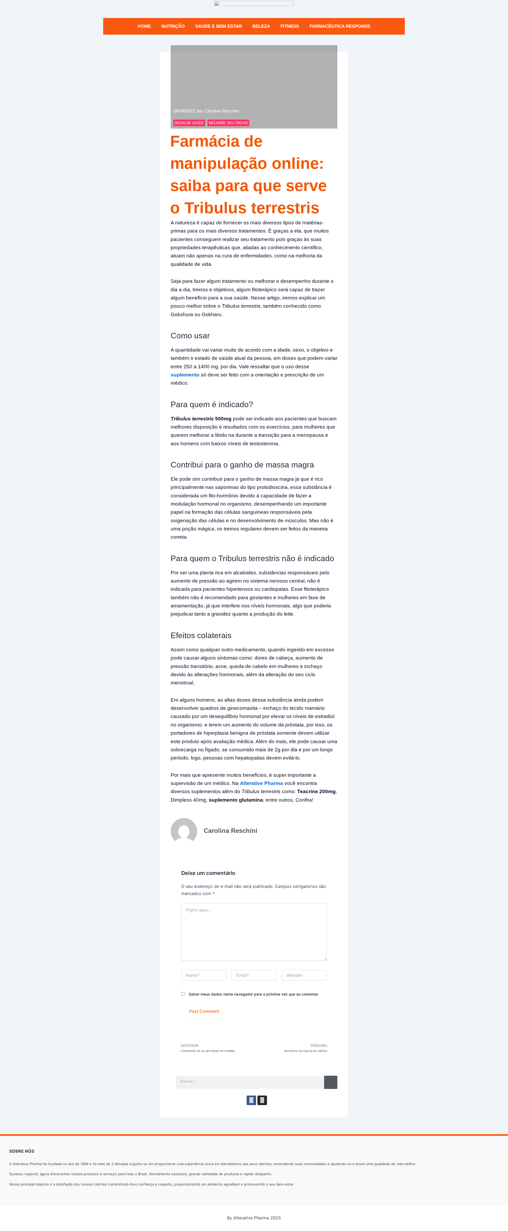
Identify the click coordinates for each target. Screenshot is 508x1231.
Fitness (289, 26)
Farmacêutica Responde (340, 26)
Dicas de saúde (189, 123)
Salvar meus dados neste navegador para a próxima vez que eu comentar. (254, 994)
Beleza (261, 26)
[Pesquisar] (330, 1082)
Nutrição (173, 26)
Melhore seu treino (228, 123)
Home (144, 26)
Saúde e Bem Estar (218, 26)
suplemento (185, 375)
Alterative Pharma (261, 783)
